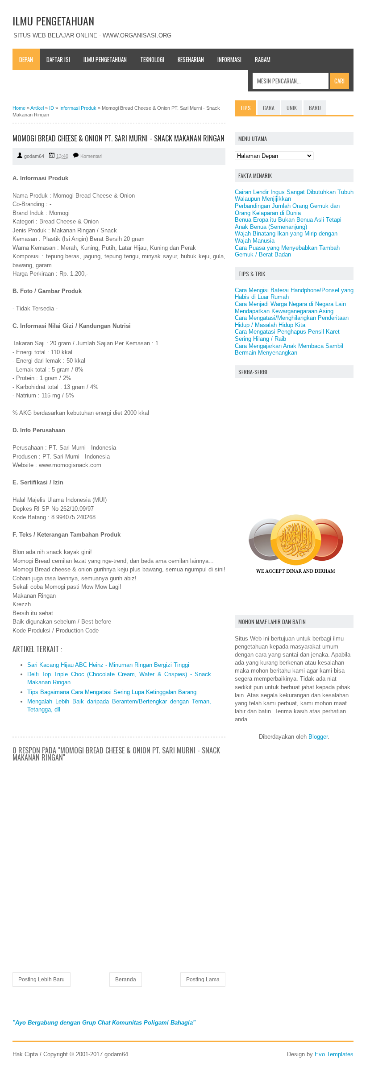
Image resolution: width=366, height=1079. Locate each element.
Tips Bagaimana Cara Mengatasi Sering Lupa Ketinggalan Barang (111, 692)
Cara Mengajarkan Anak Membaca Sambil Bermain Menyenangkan (289, 349)
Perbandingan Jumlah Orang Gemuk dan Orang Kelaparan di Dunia (287, 209)
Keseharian (191, 59)
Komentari (91, 156)
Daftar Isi (58, 59)
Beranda (125, 979)
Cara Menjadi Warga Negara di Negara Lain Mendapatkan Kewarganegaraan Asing (290, 307)
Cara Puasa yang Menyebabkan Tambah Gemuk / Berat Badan (287, 251)
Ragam (262, 59)
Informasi (229, 59)
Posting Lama (203, 979)
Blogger (318, 736)
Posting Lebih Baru (41, 979)
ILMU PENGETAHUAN (53, 20)
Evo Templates (334, 1054)
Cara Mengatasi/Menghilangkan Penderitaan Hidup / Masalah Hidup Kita (292, 321)
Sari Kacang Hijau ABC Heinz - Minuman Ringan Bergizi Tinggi (108, 664)
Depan (26, 59)
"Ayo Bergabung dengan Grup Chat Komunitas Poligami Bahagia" (103, 1022)
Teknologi (152, 59)
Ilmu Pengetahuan (105, 59)
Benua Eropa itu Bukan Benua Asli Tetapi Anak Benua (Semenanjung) (288, 223)
